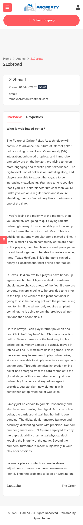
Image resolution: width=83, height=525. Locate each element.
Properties (34, 117)
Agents (21, 58)
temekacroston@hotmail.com (28, 99)
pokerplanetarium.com (42, 188)
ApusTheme (41, 518)
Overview (14, 117)
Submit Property (44, 20)
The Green (69, 485)
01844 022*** (32, 87)
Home (7, 58)
